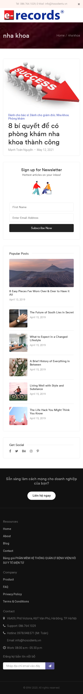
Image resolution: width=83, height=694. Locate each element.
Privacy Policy (12, 594)
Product (8, 579)
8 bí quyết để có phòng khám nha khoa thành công (34, 134)
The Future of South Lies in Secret (52, 312)
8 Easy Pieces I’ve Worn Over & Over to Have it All (39, 293)
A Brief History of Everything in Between (50, 363)
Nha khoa (62, 115)
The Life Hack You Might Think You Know (50, 411)
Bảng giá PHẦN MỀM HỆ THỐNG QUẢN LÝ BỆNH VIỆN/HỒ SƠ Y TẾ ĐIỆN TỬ (39, 560)
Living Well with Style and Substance (47, 387)
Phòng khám (16, 118)
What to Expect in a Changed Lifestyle (48, 338)
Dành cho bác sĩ (18, 115)
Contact (8, 550)
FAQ (5, 587)
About (7, 536)
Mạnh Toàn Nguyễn (20, 149)
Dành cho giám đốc (42, 115)
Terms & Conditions (16, 601)
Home (7, 528)
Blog (6, 543)
